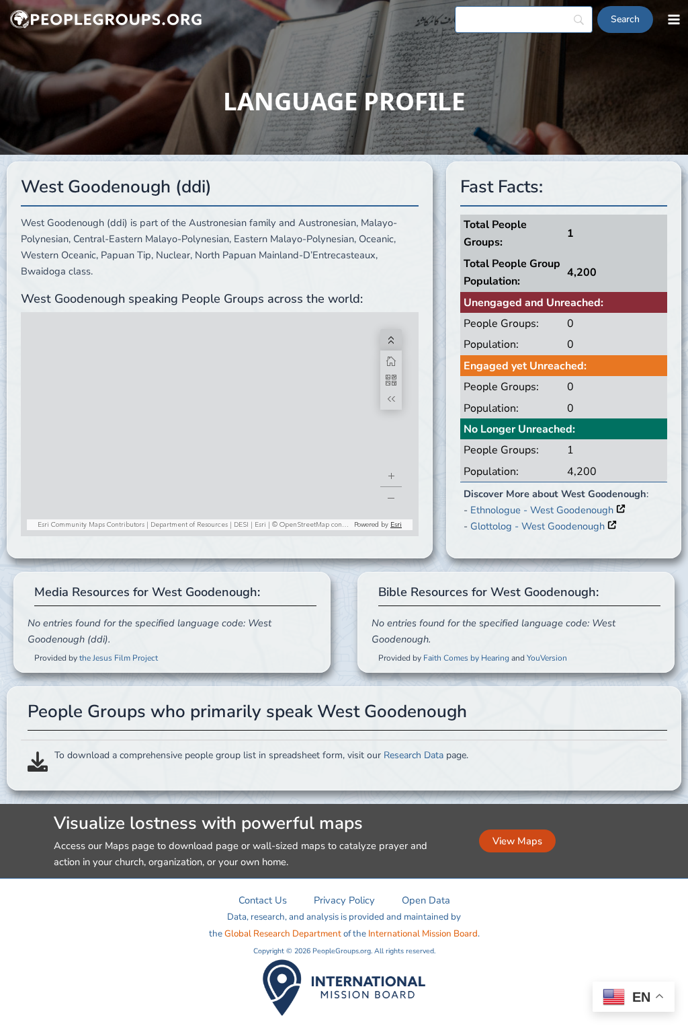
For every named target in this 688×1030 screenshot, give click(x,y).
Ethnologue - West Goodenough (543, 510)
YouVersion (547, 658)
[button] (517, 841)
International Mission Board (423, 934)
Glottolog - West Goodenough (538, 526)
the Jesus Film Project (118, 658)
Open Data (426, 900)
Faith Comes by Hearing (466, 658)
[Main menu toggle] (674, 19)
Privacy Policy (344, 900)
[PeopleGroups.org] (106, 20)
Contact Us (263, 900)
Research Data (413, 755)
